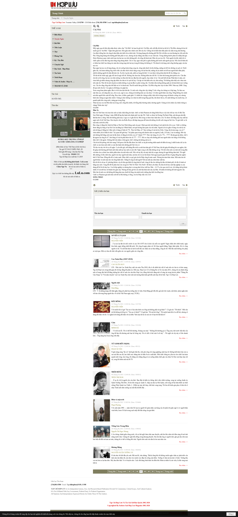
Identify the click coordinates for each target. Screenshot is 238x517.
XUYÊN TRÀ (56, 99)
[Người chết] (101, 286)
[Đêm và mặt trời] (101, 410)
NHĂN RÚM (116, 372)
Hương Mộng (116, 447)
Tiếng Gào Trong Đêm (120, 426)
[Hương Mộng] (101, 452)
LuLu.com (84, 162)
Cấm (113, 323)
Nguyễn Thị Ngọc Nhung (119, 431)
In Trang (94, 185)
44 (129, 231)
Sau (183, 26)
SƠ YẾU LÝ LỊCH (118, 235)
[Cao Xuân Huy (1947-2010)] (101, 263)
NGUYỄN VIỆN (117, 241)
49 (149, 231)
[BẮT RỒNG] (101, 307)
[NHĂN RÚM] (101, 383)
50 (152, 231)
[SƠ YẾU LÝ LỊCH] (101, 241)
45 (133, 231)
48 (145, 231)
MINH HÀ (115, 328)
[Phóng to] (98, 26)
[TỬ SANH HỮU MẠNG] (101, 355)
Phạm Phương (116, 405)
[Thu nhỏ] (94, 26)
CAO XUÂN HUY (118, 264)
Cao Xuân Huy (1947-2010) (122, 259)
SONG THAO (99, 36)
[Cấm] (101, 328)
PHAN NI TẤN (116, 349)
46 (137, 231)
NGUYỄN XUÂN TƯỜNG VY (122, 452)
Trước (178, 26)
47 (141, 231)
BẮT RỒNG (116, 301)
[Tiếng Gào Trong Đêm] (101, 432)
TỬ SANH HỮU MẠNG (120, 344)
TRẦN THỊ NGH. (117, 377)
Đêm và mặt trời (117, 400)
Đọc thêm (182, 253)
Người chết (115, 283)
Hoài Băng (114, 288)
